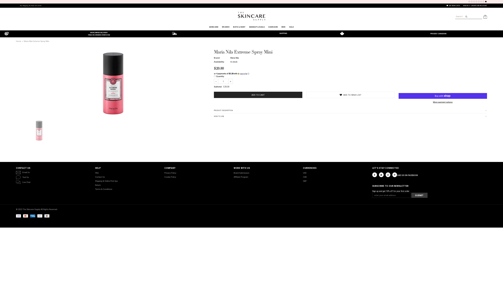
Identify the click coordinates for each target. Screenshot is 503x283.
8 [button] (485, 1)
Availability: (219, 62)
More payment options (443, 102)
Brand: (217, 58)
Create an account (479, 6)
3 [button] (474, 1)
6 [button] (481, 1)
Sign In (466, 6)
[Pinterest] (394, 174)
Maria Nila (234, 58)
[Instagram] (388, 174)
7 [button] (483, 1)
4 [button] (476, 1)
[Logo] (251, 16)
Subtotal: (218, 87)
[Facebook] (374, 174)
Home (18, 41)
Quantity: (220, 76)
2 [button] (471, 1)
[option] (113, 83)
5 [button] (478, 1)
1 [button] (469, 1)
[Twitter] (381, 174)
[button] (350, 73)
